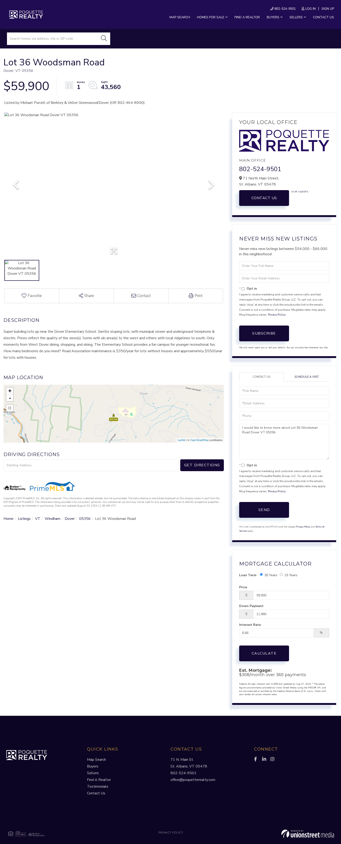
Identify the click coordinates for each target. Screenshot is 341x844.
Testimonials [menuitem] (97, 786)
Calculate (264, 653)
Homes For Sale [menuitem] (210, 17)
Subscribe (264, 333)
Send (264, 509)
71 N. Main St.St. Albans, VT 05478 (188, 763)
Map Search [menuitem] (180, 17)
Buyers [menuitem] (273, 17)
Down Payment (251, 606)
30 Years (270, 575)
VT (37, 518)
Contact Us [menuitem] (323, 17)
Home (8, 518)
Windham (52, 518)
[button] (104, 38)
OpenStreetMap (199, 440)
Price (243, 587)
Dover (70, 518)
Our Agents (299, 191)
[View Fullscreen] (9, 408)
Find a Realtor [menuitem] (247, 17)
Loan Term (247, 575)
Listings (24, 518)
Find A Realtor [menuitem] (99, 779)
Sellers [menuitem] (296, 17)
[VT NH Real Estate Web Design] (279, 834)
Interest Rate (250, 625)
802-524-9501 (284, 8)
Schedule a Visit (306, 377)
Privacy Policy (276, 314)
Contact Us (264, 198)
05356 (85, 518)
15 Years (290, 575)
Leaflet (182, 440)
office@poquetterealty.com (192, 779)
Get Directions (202, 465)
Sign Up (328, 8)
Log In (311, 8)
